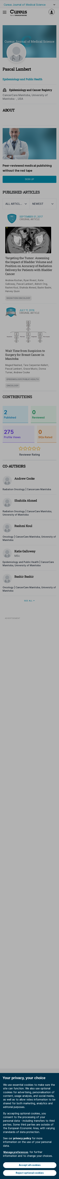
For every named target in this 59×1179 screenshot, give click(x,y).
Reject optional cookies (30, 1172)
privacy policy (22, 1138)
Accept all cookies (30, 1165)
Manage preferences (15, 1152)
